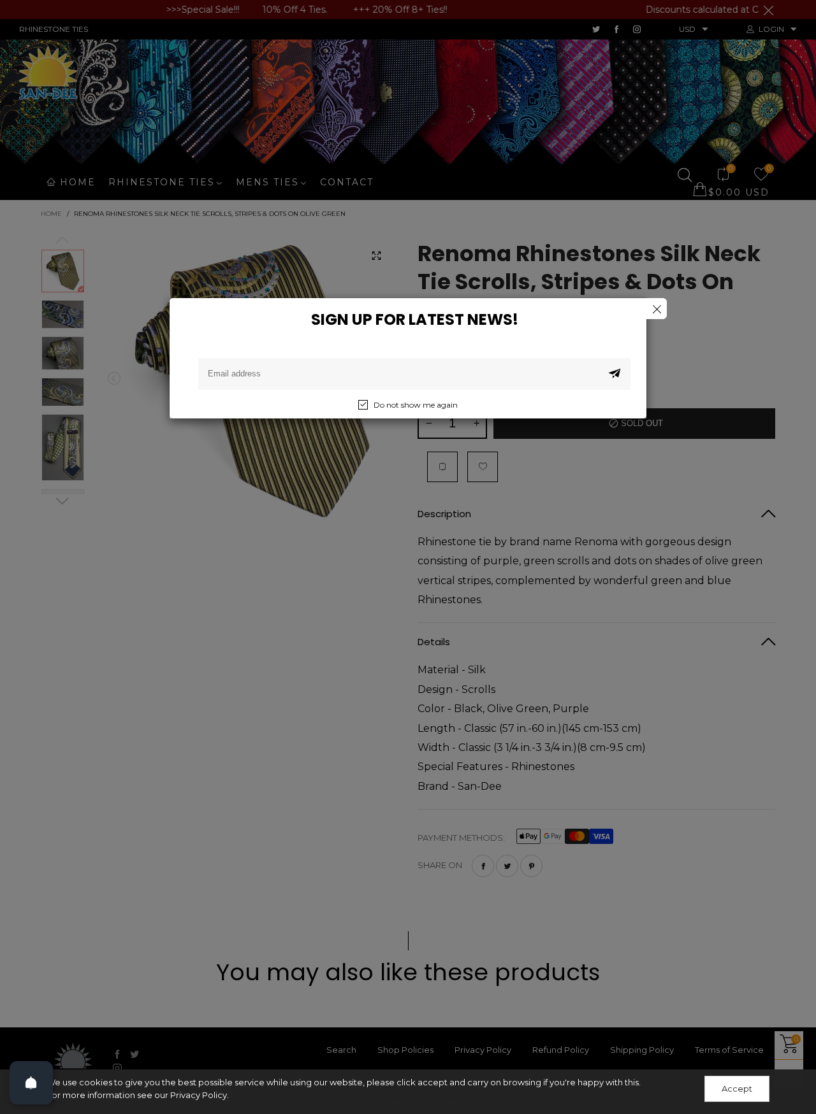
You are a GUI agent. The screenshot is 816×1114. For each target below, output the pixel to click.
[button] (614, 374)
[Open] (31, 1082)
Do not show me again (416, 405)
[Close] (656, 308)
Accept (737, 1088)
